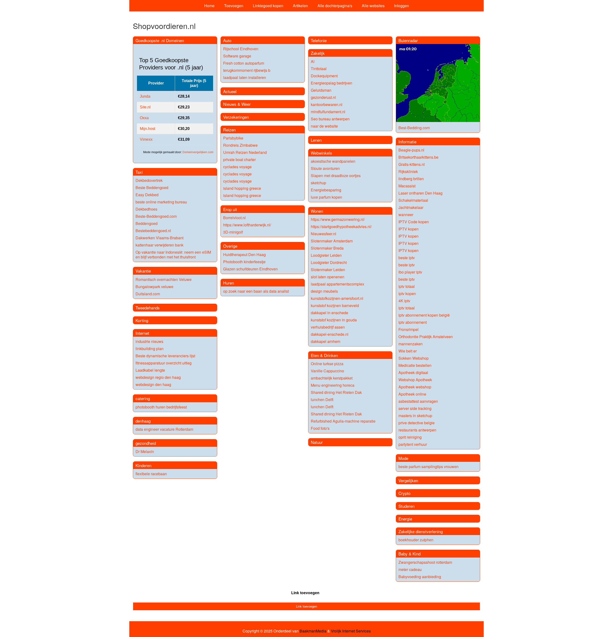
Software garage (237, 56)
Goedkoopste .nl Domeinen (160, 40)
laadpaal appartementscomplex (337, 284)
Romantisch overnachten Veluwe (164, 279)
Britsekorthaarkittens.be (418, 157)
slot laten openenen (327, 276)
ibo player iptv (410, 272)
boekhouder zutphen (415, 539)
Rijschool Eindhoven (240, 48)
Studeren (406, 506)
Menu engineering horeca (332, 385)
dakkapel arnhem (325, 341)
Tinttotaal (319, 68)
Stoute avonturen (325, 168)
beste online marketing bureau (161, 202)
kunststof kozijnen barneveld (335, 305)
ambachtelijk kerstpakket (331, 378)
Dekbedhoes (146, 209)
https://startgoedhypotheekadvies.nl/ (341, 226)
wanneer (405, 214)
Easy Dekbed (147, 194)
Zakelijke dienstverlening (420, 531)
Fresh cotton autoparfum (243, 63)
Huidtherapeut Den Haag (244, 254)
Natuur (317, 442)
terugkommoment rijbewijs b (246, 70)
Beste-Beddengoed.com (156, 216)
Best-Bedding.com (414, 127)
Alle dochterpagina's (335, 5)
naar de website (324, 126)
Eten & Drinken (324, 355)
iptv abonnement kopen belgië (424, 315)
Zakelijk (318, 53)
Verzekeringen (236, 117)
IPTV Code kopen (413, 221)
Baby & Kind (409, 554)
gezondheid (146, 443)
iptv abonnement (412, 322)
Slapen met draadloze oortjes (336, 175)
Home (209, 5)
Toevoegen (233, 5)
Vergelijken (408, 480)
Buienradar (408, 40)
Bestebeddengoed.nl (153, 230)
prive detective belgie (416, 422)
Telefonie (319, 40)
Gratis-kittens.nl (411, 164)
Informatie (407, 142)
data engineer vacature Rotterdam (164, 429)
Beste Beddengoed (152, 187)
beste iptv (406, 257)
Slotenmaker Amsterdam (332, 241)
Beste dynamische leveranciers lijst (165, 355)
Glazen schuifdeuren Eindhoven (250, 269)
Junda (145, 96)
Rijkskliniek (408, 171)
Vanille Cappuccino (327, 371)
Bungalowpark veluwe (154, 286)
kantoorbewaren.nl (326, 104)
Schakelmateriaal (413, 200)
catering (143, 398)
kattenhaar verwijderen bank (159, 245)
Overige (230, 246)
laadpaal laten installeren (244, 77)
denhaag (143, 421)
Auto (227, 40)
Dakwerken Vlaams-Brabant (159, 237)
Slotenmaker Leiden (328, 269)
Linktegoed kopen (268, 5)
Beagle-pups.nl (411, 150)
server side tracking (414, 408)
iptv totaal (406, 286)
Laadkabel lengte (150, 370)
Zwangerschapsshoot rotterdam (425, 562)
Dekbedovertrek (149, 180)
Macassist (406, 186)
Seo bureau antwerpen (330, 119)
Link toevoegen (305, 592)
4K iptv (404, 300)
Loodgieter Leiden (326, 255)
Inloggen (401, 5)
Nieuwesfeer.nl (323, 233)
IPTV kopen (408, 229)
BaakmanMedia (313, 631)
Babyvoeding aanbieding (419, 576)
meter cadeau (410, 569)
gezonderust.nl (323, 97)
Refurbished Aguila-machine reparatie (343, 421)
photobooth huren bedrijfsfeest (161, 407)
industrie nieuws (149, 341)
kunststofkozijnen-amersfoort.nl (337, 298)
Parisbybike (233, 138)
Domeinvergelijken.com (197, 152)
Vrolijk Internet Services (351, 631)
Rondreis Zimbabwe (240, 145)
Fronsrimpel (408, 329)
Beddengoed (147, 223)
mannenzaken (410, 343)
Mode (403, 458)
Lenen (316, 140)
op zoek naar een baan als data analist (256, 291)
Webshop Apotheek (415, 379)
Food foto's (320, 428)
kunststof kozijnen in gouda (334, 320)
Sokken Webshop (413, 358)
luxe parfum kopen (326, 197)
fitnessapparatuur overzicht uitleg (164, 363)
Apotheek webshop (414, 387)
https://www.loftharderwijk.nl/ (247, 225)
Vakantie (143, 271)
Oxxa (144, 118)
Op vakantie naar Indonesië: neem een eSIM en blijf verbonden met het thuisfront (173, 254)
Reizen (229, 130)
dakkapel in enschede (329, 312)
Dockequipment (324, 75)
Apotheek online (412, 394)
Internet (142, 333)
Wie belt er (407, 351)
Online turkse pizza (327, 363)
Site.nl (145, 107)
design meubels (324, 291)
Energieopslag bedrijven (331, 83)
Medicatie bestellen (414, 365)
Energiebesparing (326, 190)
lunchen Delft (322, 399)
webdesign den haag (153, 384)
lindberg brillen (411, 178)
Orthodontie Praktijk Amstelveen (425, 336)
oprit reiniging (410, 437)
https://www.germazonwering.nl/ (338, 219)
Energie (405, 519)
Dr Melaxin (145, 451)
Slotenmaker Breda (327, 248)
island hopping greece (242, 188)
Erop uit (230, 209)
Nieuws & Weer (237, 104)
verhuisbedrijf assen (328, 327)
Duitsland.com (148, 293)
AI (312, 61)
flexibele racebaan (151, 473)
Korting (142, 320)
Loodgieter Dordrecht (329, 262)
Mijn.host (147, 129)
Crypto (404, 493)
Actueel (230, 91)
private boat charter (239, 159)
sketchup (318, 182)
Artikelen (300, 5)
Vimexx (146, 139)
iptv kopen (407, 293)
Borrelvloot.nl (234, 217)
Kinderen (143, 465)
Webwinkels (321, 153)
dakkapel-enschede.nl (329, 334)
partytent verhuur (412, 444)
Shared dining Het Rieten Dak (336, 392)
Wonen (317, 211)
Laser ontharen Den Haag (420, 193)
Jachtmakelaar (410, 207)
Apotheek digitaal (413, 372)
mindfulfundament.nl (328, 111)
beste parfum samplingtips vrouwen (428, 466)
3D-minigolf (233, 232)
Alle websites (373, 5)
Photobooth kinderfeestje (244, 261)
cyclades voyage (237, 166)
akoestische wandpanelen (333, 161)
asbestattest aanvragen (418, 401)
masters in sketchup (415, 415)
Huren (228, 283)
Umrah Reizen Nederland (245, 152)
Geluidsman (321, 90)
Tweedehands (148, 308)
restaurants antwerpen (417, 430)
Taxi (139, 172)
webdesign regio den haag (158, 377)
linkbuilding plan (150, 348)
